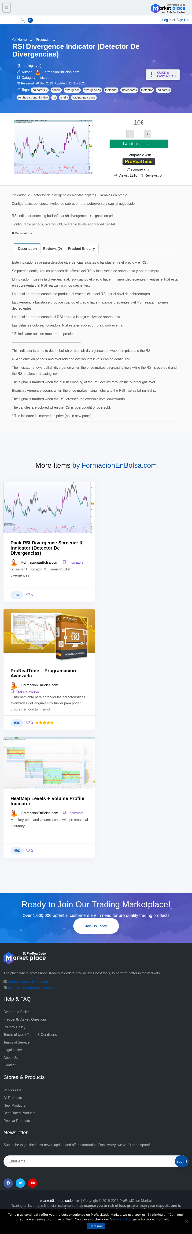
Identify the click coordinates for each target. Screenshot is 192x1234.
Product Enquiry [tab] (81, 249)
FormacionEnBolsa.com (60, 72)
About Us (11, 1057)
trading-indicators (84, 97)
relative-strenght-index (33, 97)
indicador (111, 90)
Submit (181, 1161)
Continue (96, 1226)
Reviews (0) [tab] (52, 249)
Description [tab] (27, 249)
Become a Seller (16, 1012)
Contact (9, 1065)
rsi (54, 97)
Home (22, 40)
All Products (13, 1098)
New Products (14, 1105)
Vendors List (13, 1090)
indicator (147, 90)
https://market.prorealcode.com (32, 988)
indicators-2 (40, 90)
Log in (166, 20)
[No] (186, 1221)
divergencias (92, 90)
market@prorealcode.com (28, 981)
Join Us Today (96, 926)
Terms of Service (17, 1042)
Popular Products (17, 1121)
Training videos (27, 691)
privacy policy (121, 1219)
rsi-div (64, 97)
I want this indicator (139, 144)
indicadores (129, 90)
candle (56, 90)
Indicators (44, 78)
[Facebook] (8, 1183)
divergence (72, 90)
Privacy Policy (15, 1027)
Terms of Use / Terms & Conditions (30, 1035)
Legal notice (13, 1050)
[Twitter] (20, 1183)
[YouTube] (32, 1183)
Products (43, 40)
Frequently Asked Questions (25, 1019)
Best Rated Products (19, 1113)
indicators (163, 90)
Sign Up (182, 20)
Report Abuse (23, 233)
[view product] (49, 515)
